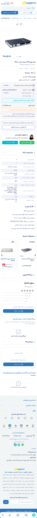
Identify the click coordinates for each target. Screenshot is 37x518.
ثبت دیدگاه (17, 311)
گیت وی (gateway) (17, 18)
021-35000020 (17, 436)
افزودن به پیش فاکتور (17, 127)
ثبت (6, 502)
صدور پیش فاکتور (8, 13)
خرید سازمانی (26, 13)
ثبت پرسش (17, 364)
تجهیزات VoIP (27, 18)
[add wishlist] (21, 24)
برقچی (34, 18)
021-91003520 (6, 436)
